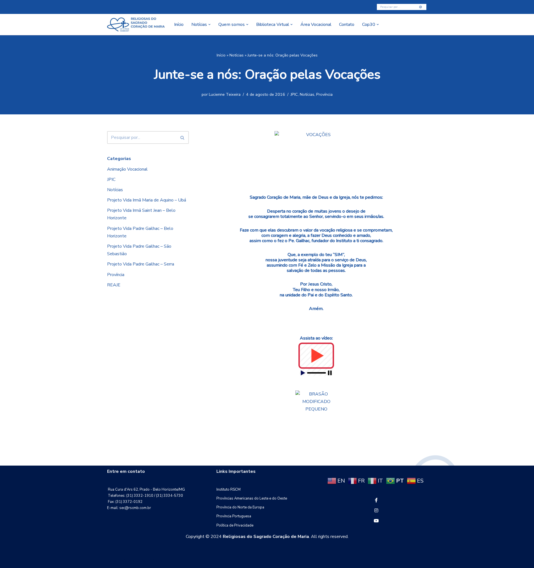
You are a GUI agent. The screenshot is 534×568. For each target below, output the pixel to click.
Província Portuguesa (233, 516)
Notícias (236, 55)
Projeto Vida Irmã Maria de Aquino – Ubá (146, 200)
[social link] (376, 500)
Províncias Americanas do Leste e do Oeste (251, 498)
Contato (346, 24)
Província (324, 94)
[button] (209, 24)
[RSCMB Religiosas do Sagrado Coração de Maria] (136, 24)
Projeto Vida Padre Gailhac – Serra (140, 264)
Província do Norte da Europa (240, 507)
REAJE (113, 285)
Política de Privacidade (234, 525)
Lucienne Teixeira (225, 94)
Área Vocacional (315, 24)
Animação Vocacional (127, 169)
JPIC (294, 94)
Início (179, 24)
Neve (112, 561)
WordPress (151, 561)
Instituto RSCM (228, 489)
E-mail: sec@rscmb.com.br (129, 507)
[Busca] (420, 7)
